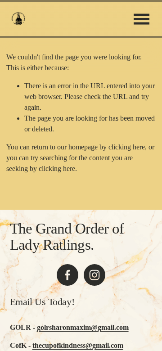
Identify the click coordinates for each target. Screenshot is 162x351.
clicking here (126, 147)
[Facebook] (67, 275)
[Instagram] (94, 275)
